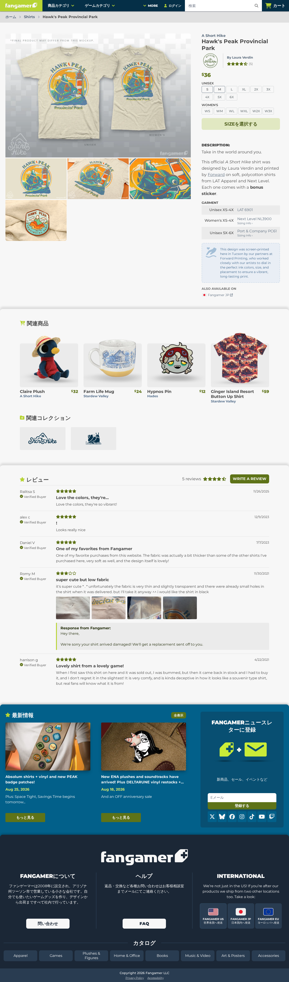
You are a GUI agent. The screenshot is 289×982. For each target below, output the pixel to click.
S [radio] (207, 89)
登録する (242, 806)
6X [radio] (232, 97)
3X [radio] (268, 89)
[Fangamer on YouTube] (261, 816)
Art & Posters (233, 955)
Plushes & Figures (91, 955)
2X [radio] (256, 89)
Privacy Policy (135, 978)
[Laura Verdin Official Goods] (94, 438)
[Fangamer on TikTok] (251, 816)
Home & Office (127, 955)
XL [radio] (244, 89)
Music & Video (197, 955)
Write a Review (249, 479)
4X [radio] (207, 97)
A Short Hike (214, 35)
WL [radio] (231, 111)
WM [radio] (219, 111)
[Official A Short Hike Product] (210, 60)
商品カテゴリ (59, 5)
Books (162, 955)
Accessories (268, 955)
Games (56, 955)
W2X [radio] (256, 111)
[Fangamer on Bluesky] (222, 816)
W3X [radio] (268, 111)
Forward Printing (233, 258)
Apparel (21, 955)
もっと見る (25, 817)
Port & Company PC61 (257, 231)
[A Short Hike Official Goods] (42, 438)
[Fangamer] (21, 5)
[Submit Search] (256, 5)
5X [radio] (219, 97)
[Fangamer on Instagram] (242, 816)
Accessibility (155, 978)
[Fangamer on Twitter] (212, 816)
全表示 (178, 715)
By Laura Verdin (240, 57)
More (153, 6)
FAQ (144, 923)
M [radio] (219, 89)
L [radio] (232, 89)
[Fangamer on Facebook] (232, 816)
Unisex (208, 83)
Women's (210, 105)
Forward (216, 174)
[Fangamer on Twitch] (271, 816)
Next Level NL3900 (254, 219)
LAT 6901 (245, 210)
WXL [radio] (244, 111)
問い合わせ (48, 923)
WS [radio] (207, 111)
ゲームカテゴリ (97, 5)
